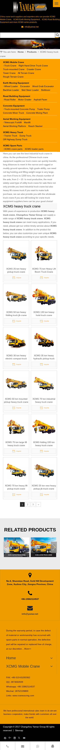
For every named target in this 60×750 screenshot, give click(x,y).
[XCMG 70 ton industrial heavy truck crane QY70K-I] (44, 383)
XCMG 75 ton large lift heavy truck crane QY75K (16, 444)
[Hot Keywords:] (57, 34)
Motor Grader (24, 99)
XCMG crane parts (13, 149)
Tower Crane (9, 73)
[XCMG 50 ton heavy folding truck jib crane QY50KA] (16, 296)
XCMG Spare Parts (12, 145)
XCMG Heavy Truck (13, 132)
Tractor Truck (10, 135)
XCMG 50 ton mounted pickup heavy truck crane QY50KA (16, 400)
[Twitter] (19, 738)
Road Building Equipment (16, 96)
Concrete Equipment (14, 105)
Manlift (27, 122)
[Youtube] (24, 738)
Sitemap (19, 730)
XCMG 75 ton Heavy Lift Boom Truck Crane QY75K (44, 270)
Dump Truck (25, 135)
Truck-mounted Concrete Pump (19, 109)
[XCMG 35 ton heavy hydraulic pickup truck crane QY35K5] (44, 340)
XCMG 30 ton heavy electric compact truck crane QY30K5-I (16, 357)
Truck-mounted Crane (13, 69)
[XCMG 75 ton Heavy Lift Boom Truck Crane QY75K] (44, 253)
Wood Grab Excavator (43, 86)
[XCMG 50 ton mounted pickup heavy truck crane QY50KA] (16, 383)
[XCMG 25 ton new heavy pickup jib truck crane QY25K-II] (44, 470)
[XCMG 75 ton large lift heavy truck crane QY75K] (16, 427)
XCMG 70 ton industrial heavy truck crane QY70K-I (44, 400)
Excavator (25, 86)
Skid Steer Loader (30, 90)
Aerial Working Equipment (16, 119)
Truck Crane (10, 65)
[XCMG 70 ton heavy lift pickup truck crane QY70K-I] (16, 470)
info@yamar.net (30, 614)
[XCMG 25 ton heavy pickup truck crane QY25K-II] (16, 253)
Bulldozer (45, 90)
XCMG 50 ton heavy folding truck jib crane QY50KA (16, 314)
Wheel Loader (11, 86)
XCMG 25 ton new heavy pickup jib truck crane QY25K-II (44, 487)
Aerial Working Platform (14, 126)
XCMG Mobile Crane (13, 62)
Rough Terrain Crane (13, 76)
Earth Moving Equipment (16, 83)
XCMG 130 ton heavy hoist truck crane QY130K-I (43, 314)
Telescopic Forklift (13, 122)
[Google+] (10, 738)
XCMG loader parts (34, 149)
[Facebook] (5, 738)
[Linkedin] (15, 738)
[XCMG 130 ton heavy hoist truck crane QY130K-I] (44, 296)
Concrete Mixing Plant (37, 113)
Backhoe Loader (11, 90)
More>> (27, 649)
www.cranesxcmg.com (23, 695)
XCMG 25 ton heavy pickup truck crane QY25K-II (16, 270)
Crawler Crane (34, 69)
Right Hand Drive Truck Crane (33, 65)
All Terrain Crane (26, 73)
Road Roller (10, 99)
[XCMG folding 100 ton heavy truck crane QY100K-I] (44, 427)
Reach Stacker (35, 126)
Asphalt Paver (40, 99)
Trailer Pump (43, 109)
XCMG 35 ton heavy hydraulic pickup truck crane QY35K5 (43, 357)
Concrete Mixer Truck (13, 113)
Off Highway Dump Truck (15, 139)
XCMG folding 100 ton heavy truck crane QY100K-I (44, 444)
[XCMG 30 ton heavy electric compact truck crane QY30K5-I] (16, 340)
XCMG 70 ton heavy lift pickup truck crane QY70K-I (16, 487)
